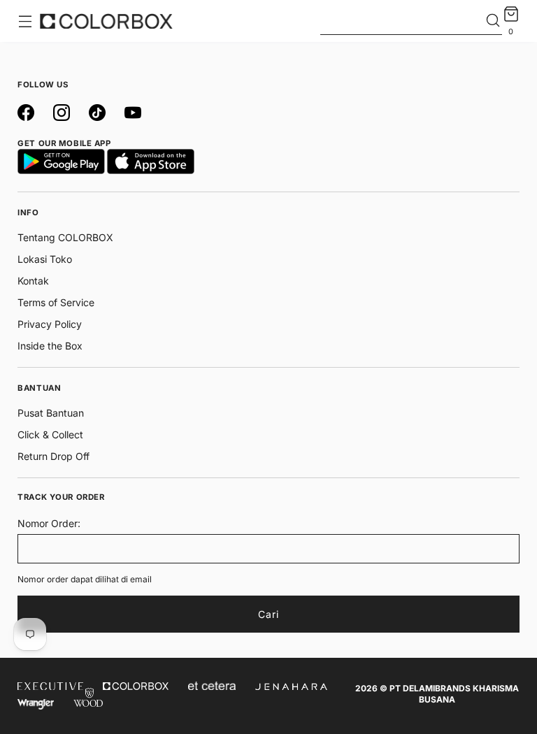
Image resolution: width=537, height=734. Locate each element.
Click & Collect (50, 434)
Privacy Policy (49, 324)
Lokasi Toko (44, 259)
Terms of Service (55, 302)
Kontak (33, 281)
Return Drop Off (53, 456)
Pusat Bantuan (50, 413)
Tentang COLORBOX (65, 237)
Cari (268, 614)
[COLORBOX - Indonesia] (106, 21)
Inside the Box (50, 346)
